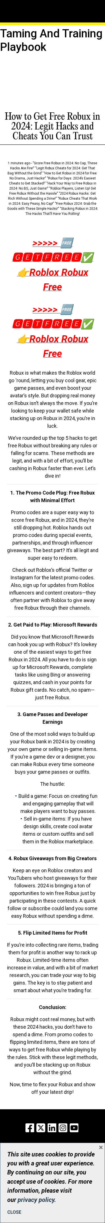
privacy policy (36, 1199)
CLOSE (14, 1212)
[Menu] (26, 4)
